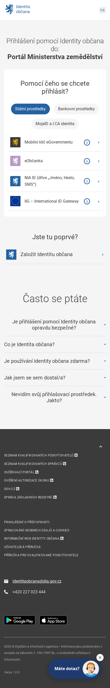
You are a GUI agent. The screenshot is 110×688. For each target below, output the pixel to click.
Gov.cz (9, 489)
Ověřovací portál (19, 472)
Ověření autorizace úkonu (26, 480)
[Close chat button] (100, 657)
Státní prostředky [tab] (30, 108)
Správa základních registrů (28, 497)
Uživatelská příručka (22, 547)
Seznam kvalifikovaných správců (33, 464)
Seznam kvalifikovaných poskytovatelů (38, 455)
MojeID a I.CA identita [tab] (55, 123)
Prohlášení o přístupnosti (26, 522)
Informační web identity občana (31, 538)
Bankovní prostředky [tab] (76, 108)
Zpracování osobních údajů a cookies (36, 530)
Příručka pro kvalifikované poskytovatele (41, 555)
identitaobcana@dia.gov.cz (37, 581)
